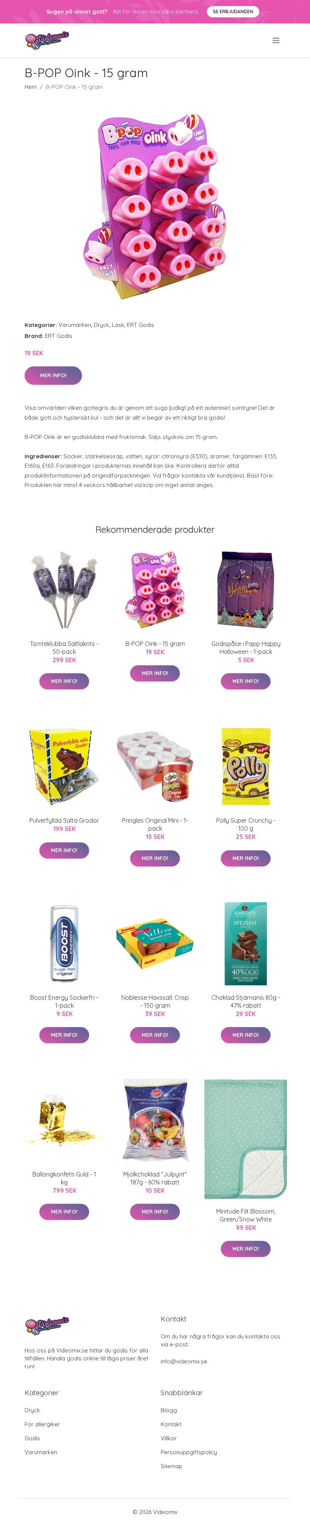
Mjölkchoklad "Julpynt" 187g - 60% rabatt (155, 1178)
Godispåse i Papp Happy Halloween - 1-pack (246, 647)
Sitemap (171, 1466)
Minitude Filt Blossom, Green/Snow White (245, 1215)
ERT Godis (140, 324)
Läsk (118, 324)
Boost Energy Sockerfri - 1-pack (64, 1001)
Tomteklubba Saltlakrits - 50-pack (64, 647)
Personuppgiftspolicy (189, 1452)
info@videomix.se (184, 1361)
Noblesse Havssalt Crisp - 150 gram (155, 1001)
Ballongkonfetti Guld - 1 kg (64, 1178)
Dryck (101, 324)
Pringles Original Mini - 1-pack (155, 824)
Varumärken (75, 324)
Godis (32, 1438)
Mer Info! (53, 375)
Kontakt (171, 1424)
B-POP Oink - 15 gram (155, 643)
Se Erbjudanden (233, 11)
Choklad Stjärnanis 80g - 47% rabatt (245, 1001)
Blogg (169, 1410)
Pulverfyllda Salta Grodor (64, 820)
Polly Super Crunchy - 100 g (246, 824)
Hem (31, 86)
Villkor (169, 1438)
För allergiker (42, 1424)
